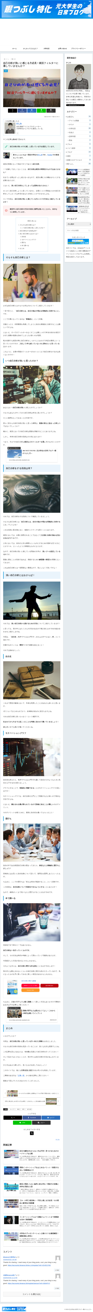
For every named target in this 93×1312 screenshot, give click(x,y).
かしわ (19, 123)
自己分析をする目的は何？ (28, 231)
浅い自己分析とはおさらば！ (29, 234)
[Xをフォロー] (17, 133)
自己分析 (29, 1109)
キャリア (12, 1109)
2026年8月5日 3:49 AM (10, 1259)
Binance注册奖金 (9, 1257)
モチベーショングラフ (29, 239)
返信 (58, 1270)
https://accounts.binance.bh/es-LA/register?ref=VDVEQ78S (29, 1265)
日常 (23, 1109)
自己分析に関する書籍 (28, 981)
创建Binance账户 (9, 1275)
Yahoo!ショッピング (29, 985)
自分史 (24, 236)
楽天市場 (48, 985)
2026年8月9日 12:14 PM (10, 1278)
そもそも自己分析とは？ (28, 225)
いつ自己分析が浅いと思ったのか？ (33, 228)
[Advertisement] (46, 32)
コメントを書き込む (32, 1294)
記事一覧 (21, 1075)
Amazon (29, 990)
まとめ (22, 248)
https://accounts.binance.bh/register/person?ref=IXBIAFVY (29, 1283)
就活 (6, 1109)
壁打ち (24, 242)
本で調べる (25, 245)
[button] (51, 111)
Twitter (49, 155)
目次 (29, 221)
